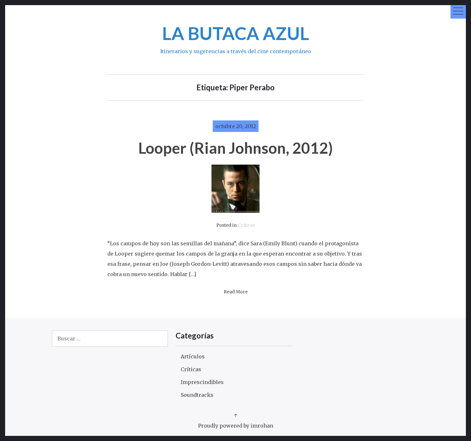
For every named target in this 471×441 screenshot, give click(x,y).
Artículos (193, 356)
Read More (236, 292)
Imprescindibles (202, 382)
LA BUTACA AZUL (235, 33)
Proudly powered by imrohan (235, 425)
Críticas (246, 225)
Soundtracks (197, 395)
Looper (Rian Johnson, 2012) (235, 148)
